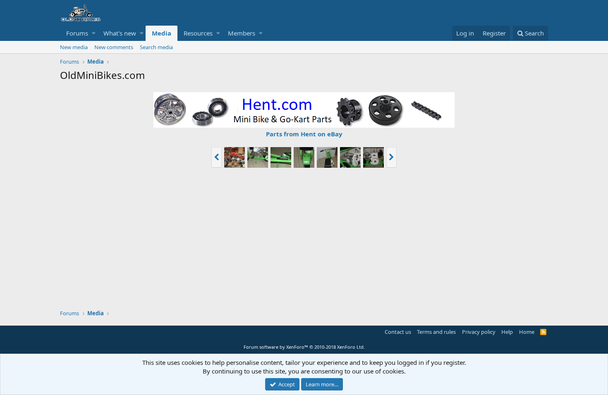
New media (74, 47)
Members (241, 33)
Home (526, 332)
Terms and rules (436, 332)
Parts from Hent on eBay (304, 134)
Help (507, 332)
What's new (119, 33)
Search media (156, 47)
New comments (113, 47)
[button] (94, 33)
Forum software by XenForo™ (304, 347)
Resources (198, 33)
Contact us (398, 332)
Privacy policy (478, 332)
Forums (77, 33)
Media (161, 33)
